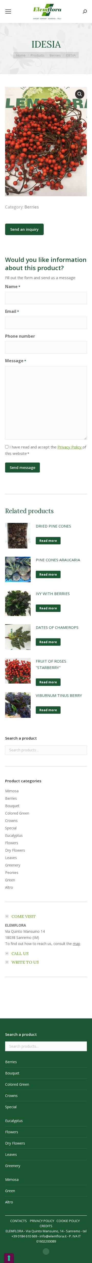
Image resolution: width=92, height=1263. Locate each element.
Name (12, 286)
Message (15, 361)
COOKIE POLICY (68, 1220)
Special (11, 828)
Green (10, 879)
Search (81, 750)
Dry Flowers (15, 850)
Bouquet (12, 805)
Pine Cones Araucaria (58, 559)
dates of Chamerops (57, 627)
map (76, 943)
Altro (9, 887)
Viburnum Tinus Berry (59, 695)
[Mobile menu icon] (8, 11)
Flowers (11, 842)
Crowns (11, 820)
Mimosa (12, 790)
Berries (32, 207)
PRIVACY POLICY (42, 1220)
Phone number (20, 336)
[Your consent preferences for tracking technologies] (9, 1258)
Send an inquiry (24, 229)
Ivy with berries (53, 593)
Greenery (12, 865)
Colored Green (17, 813)
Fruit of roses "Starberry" (51, 664)
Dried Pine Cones (53, 526)
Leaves (11, 857)
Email (12, 311)
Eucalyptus (14, 835)
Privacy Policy (70, 446)
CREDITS (46, 1226)
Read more (48, 541)
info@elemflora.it (53, 1236)
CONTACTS (18, 1220)
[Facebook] (46, 1251)
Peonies (11, 872)
